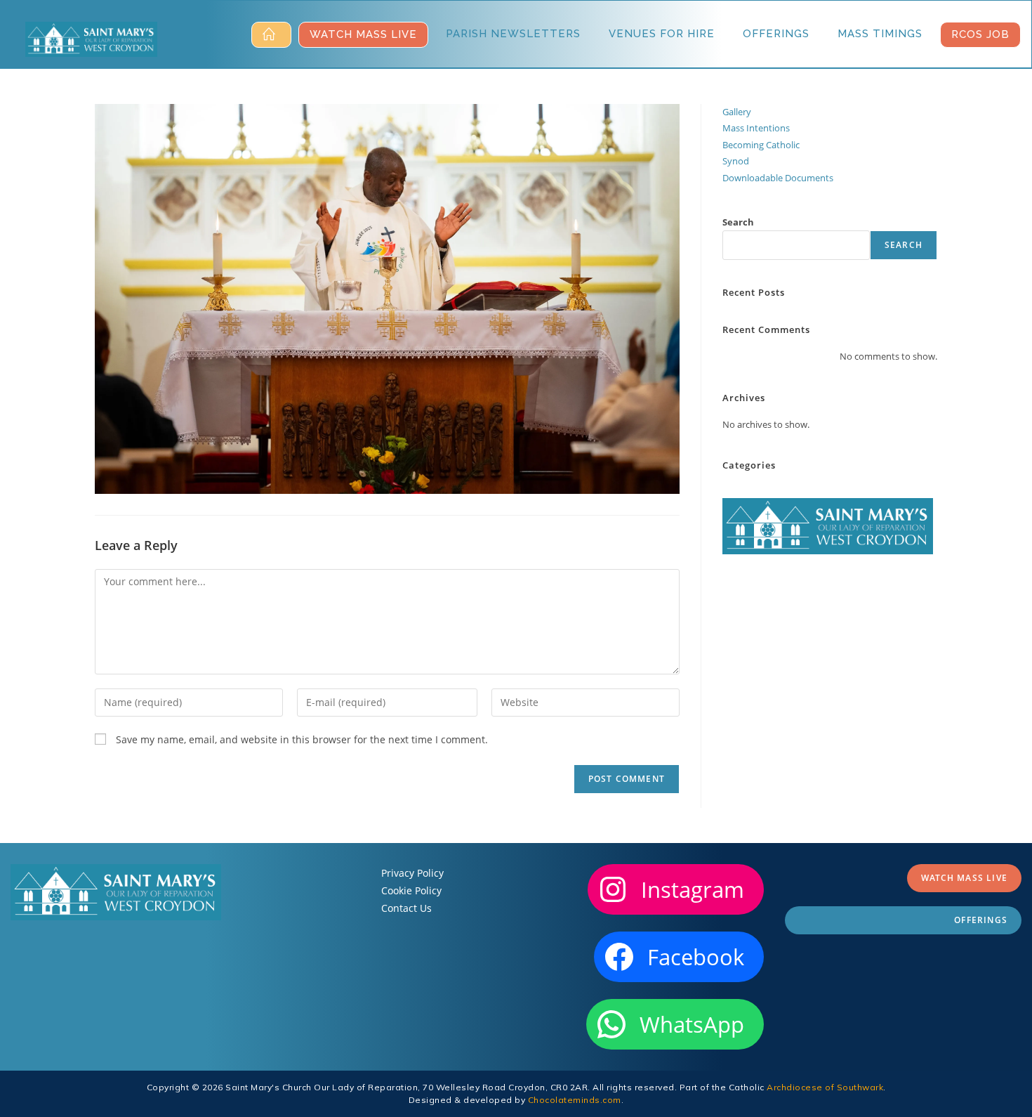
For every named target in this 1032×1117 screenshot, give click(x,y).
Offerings (980, 920)
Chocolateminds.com (574, 1100)
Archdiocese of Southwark (825, 1087)
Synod (735, 161)
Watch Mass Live (964, 878)
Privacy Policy (412, 873)
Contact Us (406, 908)
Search (738, 222)
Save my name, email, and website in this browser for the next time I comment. (302, 739)
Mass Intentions (756, 128)
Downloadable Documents (777, 177)
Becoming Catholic (761, 144)
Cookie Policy (411, 890)
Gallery (736, 111)
